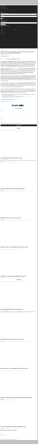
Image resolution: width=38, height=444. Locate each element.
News (2, 29)
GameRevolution (5, 101)
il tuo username (2, 15)
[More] (25, 105)
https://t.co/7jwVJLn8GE (26, 96)
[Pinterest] (7, 10)
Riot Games (11, 101)
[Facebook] (1, 10)
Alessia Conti (2, 159)
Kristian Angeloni (3, 54)
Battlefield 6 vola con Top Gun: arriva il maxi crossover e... (11, 217)
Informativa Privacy (3, 7)
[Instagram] (3, 10)
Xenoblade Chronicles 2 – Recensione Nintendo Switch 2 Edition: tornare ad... (15, 247)
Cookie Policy (2, 6)
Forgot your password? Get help (4, 19)
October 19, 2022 (16, 99)
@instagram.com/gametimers (12, 430)
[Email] (21, 105)
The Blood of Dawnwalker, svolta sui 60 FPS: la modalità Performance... (14, 426)
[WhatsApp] (18, 105)
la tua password (2, 17)
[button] (2, 27)
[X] (13, 10)
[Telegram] (9, 10)
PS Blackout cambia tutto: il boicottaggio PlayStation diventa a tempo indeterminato (16, 397)
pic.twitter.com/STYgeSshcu (5, 97)
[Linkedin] (5, 10)
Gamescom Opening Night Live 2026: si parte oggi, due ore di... (12, 309)
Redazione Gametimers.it (4, 8)
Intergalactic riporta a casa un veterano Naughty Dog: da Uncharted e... (14, 276)
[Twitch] (11, 10)
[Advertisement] (19, 43)
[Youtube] (15, 10)
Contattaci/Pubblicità (4, 5)
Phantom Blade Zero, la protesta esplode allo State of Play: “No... (12, 339)
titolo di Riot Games (15, 68)
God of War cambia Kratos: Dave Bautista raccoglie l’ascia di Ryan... (13, 188)
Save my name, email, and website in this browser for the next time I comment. (10, 123)
